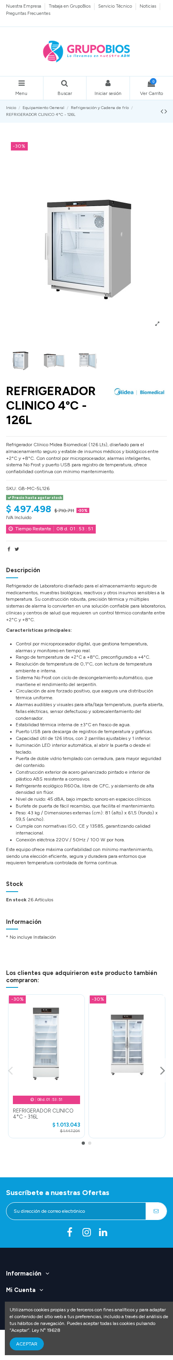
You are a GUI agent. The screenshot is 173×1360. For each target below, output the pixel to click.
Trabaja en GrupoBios (70, 6)
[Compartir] (9, 549)
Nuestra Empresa (24, 6)
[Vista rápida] (46, 1089)
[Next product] (166, 111)
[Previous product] (163, 111)
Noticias (148, 6)
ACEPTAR (26, 1344)
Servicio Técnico (115, 6)
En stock (16, 900)
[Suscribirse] (156, 1211)
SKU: (11, 488)
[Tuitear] (16, 549)
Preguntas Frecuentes (28, 13)
